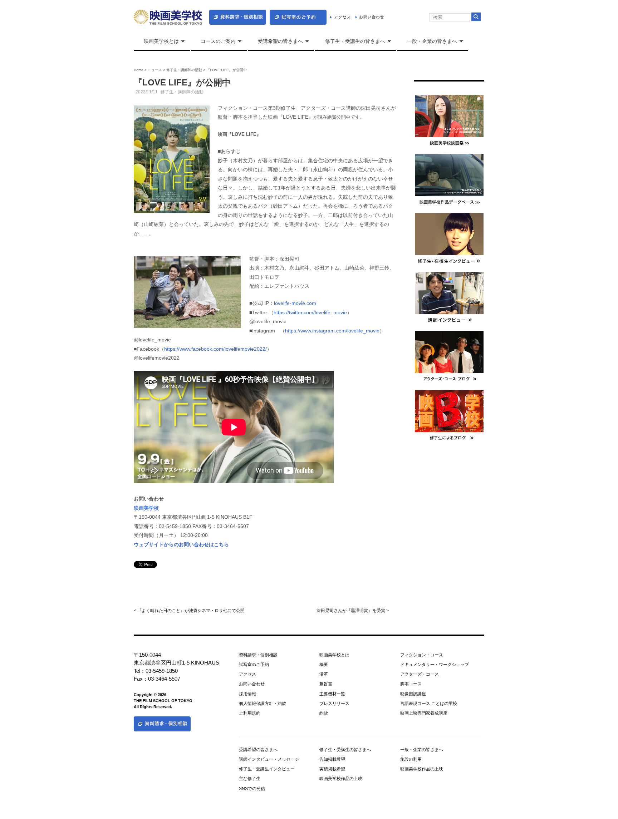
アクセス (247, 674)
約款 (323, 713)
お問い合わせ (252, 683)
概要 (323, 664)
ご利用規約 (249, 713)
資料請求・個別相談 (258, 654)
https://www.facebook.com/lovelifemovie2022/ (215, 349)
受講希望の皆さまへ (275, 41)
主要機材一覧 (332, 693)
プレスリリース (334, 703)
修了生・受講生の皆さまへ (350, 41)
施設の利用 (411, 759)
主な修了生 (249, 778)
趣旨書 (325, 683)
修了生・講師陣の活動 (184, 70)
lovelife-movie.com (295, 303)
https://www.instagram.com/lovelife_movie (332, 331)
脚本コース (411, 683)
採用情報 (247, 693)
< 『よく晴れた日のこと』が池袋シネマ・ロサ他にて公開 (189, 610)
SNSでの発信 (252, 788)
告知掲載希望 (332, 759)
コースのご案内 (213, 41)
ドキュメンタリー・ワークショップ (434, 664)
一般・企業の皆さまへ (427, 41)
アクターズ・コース (419, 674)
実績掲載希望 (332, 768)
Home (138, 70)
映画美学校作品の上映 (340, 778)
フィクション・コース (421, 654)
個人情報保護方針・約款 (262, 703)
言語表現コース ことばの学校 (428, 703)
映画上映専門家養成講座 (423, 713)
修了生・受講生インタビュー (267, 768)
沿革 (323, 674)
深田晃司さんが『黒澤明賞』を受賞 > (353, 610)
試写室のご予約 (254, 664)
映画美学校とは (156, 41)
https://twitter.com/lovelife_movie (310, 312)
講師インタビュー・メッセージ (269, 759)
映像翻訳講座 (413, 693)
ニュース (155, 70)
